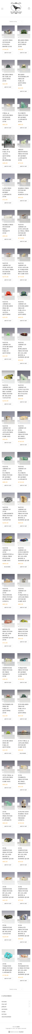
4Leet (18, 1026)
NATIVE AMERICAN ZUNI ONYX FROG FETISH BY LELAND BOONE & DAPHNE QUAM (23, 513)
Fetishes (4, 1001)
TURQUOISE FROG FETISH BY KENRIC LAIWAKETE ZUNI (23, 672)
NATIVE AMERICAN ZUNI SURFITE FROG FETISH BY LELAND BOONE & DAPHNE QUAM (23, 554)
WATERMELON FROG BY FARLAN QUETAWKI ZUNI (8, 708)
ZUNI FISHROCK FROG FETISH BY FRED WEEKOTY (23, 779)
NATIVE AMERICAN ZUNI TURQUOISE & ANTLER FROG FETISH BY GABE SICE (23, 595)
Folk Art (4, 1004)
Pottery (4, 1014)
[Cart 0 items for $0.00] (28, 8)
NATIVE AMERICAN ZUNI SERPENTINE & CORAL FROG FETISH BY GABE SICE (8, 554)
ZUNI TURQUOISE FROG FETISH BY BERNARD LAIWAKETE (7, 968)
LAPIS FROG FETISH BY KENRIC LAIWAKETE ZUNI (7, 192)
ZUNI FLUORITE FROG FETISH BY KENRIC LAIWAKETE (7, 816)
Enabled (21, 1032)
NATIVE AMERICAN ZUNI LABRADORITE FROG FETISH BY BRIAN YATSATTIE (8, 513)
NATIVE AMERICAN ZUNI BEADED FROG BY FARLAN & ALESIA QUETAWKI (8, 308)
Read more (7, 567)
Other (3, 1011)
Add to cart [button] (7, 52)
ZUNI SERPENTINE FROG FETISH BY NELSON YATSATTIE (7, 929)
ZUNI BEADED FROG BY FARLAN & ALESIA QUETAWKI (23, 708)
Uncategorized (6, 1017)
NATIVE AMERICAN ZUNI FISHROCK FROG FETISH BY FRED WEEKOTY (23, 432)
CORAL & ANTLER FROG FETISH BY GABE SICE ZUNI (8, 117)
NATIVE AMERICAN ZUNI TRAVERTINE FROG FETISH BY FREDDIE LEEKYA (7, 595)
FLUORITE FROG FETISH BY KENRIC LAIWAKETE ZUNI (23, 117)
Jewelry (4, 1006)
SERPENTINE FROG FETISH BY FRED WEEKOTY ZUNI (7, 672)
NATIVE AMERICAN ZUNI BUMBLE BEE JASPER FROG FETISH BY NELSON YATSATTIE (8, 391)
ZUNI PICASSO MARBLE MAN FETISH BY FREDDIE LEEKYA (23, 816)
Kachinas (4, 1009)
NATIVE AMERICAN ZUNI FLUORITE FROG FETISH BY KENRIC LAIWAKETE (7, 473)
